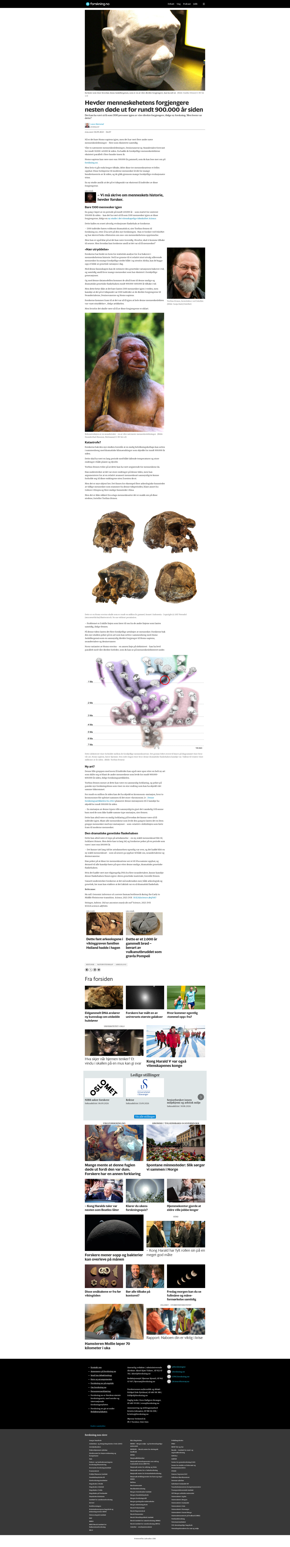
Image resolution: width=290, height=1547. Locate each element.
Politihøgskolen (177, 1440)
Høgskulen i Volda (95, 1490)
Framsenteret (94, 1471)
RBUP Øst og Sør (177, 1447)
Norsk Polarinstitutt (137, 1508)
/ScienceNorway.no (180, 1381)
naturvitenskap (105, 965)
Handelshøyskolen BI (97, 1477)
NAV (90, 1518)
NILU (91, 1530)
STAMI (173, 1471)
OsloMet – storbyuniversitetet (141, 1527)
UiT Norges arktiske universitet (182, 1493)
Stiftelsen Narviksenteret (180, 1477)
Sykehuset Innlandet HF (180, 1484)
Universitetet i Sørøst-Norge (181, 1512)
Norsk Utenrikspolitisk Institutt (141, 1517)
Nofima (133, 1482)
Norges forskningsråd (138, 1498)
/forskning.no (178, 1372)
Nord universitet (136, 1485)
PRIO (173, 1444)
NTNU (132, 1455)
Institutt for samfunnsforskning (101, 1500)
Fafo (90, 1459)
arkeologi (121, 965)
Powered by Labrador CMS (145, 1539)
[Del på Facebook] (87, 970)
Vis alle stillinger (145, 1116)
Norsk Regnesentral (137, 1511)
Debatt (171, 4)
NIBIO (91, 1521)
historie (90, 965)
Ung (179, 4)
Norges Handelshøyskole (139, 1495)
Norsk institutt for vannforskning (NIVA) (145, 1524)
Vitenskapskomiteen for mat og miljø (185, 1528)
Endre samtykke (98, 1426)
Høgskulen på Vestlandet (98, 1493)
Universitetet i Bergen (179, 1500)
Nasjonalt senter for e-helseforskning (144, 1470)
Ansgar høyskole (95, 1440)
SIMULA (174, 1456)
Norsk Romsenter (136, 1514)
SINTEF (174, 1459)
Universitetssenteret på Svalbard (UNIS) (185, 1515)
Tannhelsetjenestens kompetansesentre (186, 1487)
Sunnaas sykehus (177, 1480)
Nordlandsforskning (137, 1489)
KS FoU (91, 1503)
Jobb (195, 4)
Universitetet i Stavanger (180, 1509)
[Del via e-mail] (99, 970)
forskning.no (91, 162)
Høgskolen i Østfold (96, 1487)
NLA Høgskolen (136, 1440)
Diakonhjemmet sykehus (98, 1450)
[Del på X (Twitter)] (91, 970)
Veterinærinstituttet (178, 1522)
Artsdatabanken (95, 1447)
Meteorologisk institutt (97, 1515)
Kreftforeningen (95, 1506)
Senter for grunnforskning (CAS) (183, 1462)
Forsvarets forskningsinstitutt (100, 1468)
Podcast (187, 4)
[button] (89, 1097)
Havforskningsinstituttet (98, 1480)
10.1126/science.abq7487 (144, 897)
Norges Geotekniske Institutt (140, 1492)
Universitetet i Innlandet (180, 1503)
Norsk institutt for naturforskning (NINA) (145, 1520)
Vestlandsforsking (178, 1519)
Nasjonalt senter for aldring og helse (143, 1467)
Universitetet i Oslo (178, 1506)
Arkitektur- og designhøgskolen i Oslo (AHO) (105, 1444)
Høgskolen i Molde (96, 1484)
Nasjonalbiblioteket (137, 1458)
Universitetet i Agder (178, 1496)
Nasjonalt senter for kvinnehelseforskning (145, 1473)
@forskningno (179, 1367)
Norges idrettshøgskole (139, 1504)
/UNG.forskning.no (180, 1376)
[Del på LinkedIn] (95, 970)
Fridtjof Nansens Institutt (98, 1474)
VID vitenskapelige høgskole (181, 1525)
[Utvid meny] (204, 4)
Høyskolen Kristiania (96, 1496)
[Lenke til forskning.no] (123, 3)
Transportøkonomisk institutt (182, 1490)
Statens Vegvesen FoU (179, 1474)
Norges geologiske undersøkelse (142, 1501)
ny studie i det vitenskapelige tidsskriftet (132, 218)
